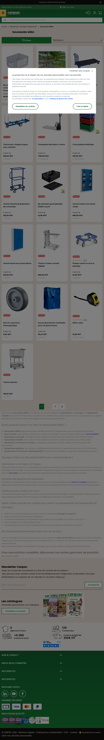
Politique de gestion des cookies (61, 99)
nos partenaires (37, 99)
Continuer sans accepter (79, 70)
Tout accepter (82, 106)
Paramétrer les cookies (25, 106)
